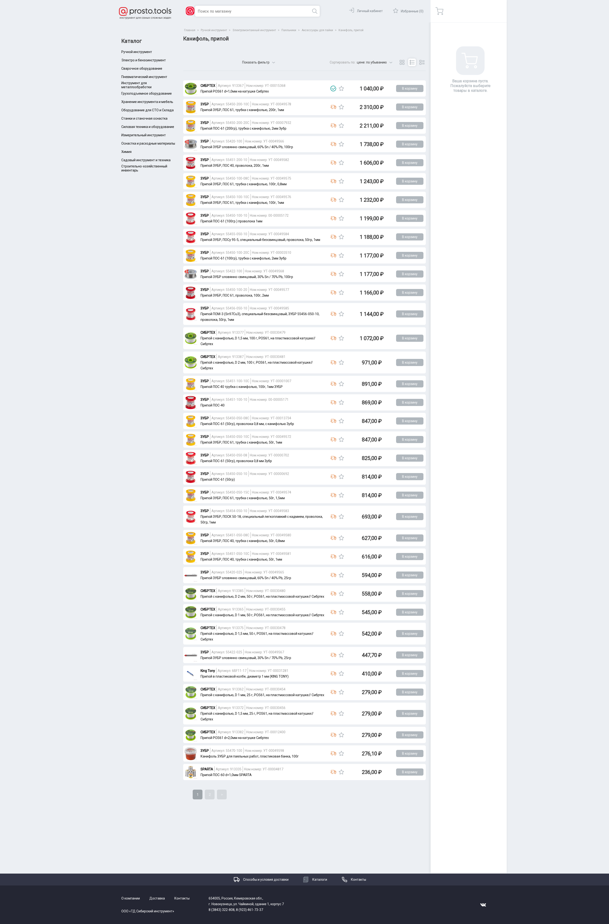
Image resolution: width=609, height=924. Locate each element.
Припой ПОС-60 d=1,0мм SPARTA (226, 775)
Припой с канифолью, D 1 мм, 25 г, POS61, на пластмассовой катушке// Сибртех (262, 695)
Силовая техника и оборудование (147, 127)
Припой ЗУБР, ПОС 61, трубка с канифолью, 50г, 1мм (241, 442)
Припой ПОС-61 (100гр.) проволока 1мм (231, 221)
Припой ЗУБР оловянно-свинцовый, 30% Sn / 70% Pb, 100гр (247, 277)
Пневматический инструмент (144, 77)
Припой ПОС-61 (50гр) (218, 479)
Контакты (358, 879)
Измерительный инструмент (143, 135)
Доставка (157, 898)
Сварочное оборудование (141, 68)
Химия (126, 152)
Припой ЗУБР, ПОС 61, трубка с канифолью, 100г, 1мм (242, 203)
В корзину (409, 88)
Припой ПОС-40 (213, 405)
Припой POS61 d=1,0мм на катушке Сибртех (235, 91)
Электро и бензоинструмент (143, 60)
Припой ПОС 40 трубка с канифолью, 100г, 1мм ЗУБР (242, 387)
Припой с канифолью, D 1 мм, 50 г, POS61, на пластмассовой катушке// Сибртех (262, 615)
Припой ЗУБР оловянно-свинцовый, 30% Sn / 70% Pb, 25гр (246, 658)
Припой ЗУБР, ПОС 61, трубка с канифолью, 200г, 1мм (242, 110)
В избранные (341, 88)
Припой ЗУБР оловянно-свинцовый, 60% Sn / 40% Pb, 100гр (247, 147)
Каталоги (319, 879)
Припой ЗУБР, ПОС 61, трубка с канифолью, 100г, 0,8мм (244, 184)
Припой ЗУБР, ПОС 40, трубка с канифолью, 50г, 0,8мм (243, 541)
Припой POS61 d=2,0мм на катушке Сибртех (235, 738)
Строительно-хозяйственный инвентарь (144, 168)
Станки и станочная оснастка (144, 118)
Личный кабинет (370, 11)
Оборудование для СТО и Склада (147, 110)
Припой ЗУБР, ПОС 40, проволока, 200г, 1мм (235, 165)
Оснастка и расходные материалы (148, 143)
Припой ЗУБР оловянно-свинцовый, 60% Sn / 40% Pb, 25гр (246, 578)
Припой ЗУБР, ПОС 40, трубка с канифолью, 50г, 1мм (241, 559)
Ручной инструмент (136, 52)
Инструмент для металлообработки (136, 85)
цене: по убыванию (372, 62)
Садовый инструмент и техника (146, 160)
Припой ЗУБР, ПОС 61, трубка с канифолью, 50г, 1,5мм (243, 498)
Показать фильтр (256, 62)
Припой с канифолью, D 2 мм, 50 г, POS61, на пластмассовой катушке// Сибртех (262, 596)
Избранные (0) (412, 11)
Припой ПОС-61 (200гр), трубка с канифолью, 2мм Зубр (243, 128)
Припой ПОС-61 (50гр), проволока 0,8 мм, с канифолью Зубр (247, 424)
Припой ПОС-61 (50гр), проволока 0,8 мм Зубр (236, 461)
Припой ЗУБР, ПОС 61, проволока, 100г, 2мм (235, 295)
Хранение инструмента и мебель (147, 102)
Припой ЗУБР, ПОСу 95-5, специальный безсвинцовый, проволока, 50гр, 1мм (260, 240)
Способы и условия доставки (266, 879)
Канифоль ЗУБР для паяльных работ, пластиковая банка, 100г (250, 756)
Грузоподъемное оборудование (146, 93)
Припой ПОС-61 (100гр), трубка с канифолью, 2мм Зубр (243, 258)
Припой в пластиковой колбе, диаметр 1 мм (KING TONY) (245, 676)
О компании (130, 898)
